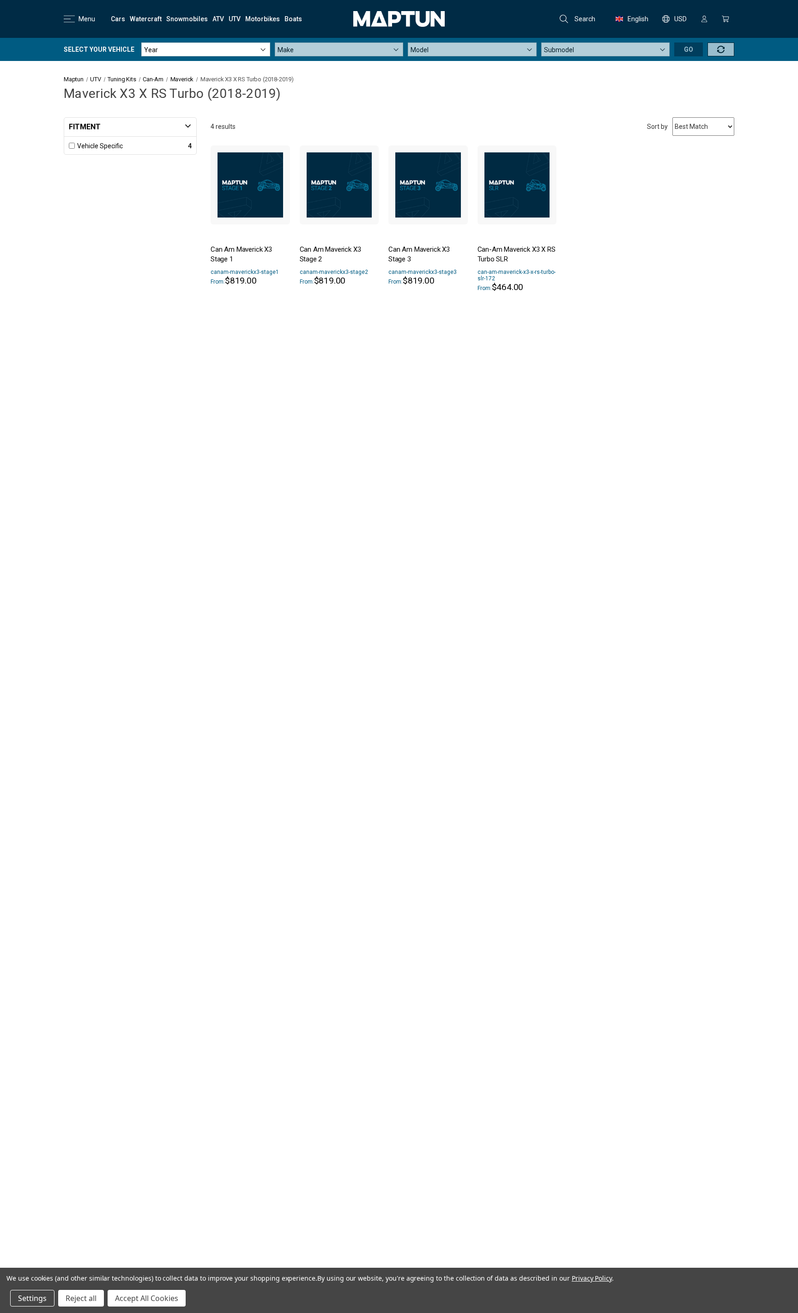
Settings (32, 1298)
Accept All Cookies (146, 1298)
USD (680, 19)
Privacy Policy (592, 1278)
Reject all (81, 1298)
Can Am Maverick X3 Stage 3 (419, 254)
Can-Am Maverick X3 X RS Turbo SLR (517, 254)
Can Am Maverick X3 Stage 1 (241, 254)
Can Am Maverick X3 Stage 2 (330, 254)
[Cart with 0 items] (725, 19)
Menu (87, 19)
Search (584, 19)
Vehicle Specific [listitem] (100, 146)
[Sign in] (704, 19)
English (638, 19)
